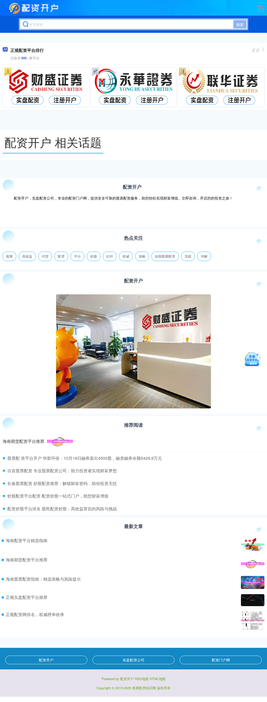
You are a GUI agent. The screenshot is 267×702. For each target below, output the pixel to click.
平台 (77, 256)
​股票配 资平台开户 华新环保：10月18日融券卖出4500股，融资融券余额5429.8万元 (84, 458)
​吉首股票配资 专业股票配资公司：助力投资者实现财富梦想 (62, 471)
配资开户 (46, 659)
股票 (9, 256)
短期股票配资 (165, 256)
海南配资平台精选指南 (26, 540)
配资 (61, 256)
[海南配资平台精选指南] (252, 544)
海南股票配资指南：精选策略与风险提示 (43, 579)
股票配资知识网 (144, 687)
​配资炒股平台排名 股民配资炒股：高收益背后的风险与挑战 (62, 509)
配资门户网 (221, 659)
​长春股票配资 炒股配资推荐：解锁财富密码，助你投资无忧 (62, 483)
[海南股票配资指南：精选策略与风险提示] (252, 582)
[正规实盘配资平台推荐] (252, 600)
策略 (142, 256)
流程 (188, 256)
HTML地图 (158, 678)
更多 (256, 50)
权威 (126, 256)
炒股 (93, 256)
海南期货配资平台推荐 (23, 441)
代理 (45, 256)
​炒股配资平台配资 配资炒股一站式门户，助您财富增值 (57, 496)
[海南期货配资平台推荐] (60, 441)
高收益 (27, 256)
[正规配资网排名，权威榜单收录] (252, 620)
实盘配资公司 (133, 659)
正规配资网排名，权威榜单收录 (35, 614)
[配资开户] (34, 8)
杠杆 (109, 256)
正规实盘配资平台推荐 (26, 597)
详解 (204, 256)
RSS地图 (142, 678)
